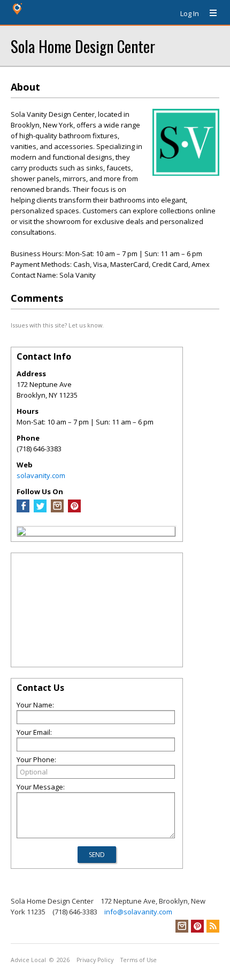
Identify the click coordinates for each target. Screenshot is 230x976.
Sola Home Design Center (83, 45)
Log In (189, 13)
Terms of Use (138, 960)
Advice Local (28, 960)
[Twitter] (40, 510)
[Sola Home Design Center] (21, 533)
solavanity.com (41, 475)
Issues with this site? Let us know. (57, 325)
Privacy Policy (94, 960)
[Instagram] (57, 510)
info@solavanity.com (138, 912)
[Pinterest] (74, 510)
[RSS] (212, 926)
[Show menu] (209, 13)
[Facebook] (23, 510)
